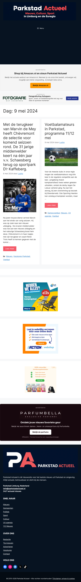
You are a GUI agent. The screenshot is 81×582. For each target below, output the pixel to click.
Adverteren (8, 547)
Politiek (6, 512)
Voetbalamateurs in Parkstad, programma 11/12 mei (59, 131)
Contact (6, 554)
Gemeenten (8, 508)
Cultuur (6, 519)
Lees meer (9, 249)
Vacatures (7, 550)
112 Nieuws (8, 526)
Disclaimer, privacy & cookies (64, 579)
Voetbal (6, 260)
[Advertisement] (40, 48)
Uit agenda (8, 523)
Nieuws (9, 256)
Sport (5, 515)
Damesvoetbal (54, 213)
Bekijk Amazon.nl (40, 85)
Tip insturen (8, 543)
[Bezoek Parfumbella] (40, 414)
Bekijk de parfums (40, 432)
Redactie (7, 539)
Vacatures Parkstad (21, 256)
